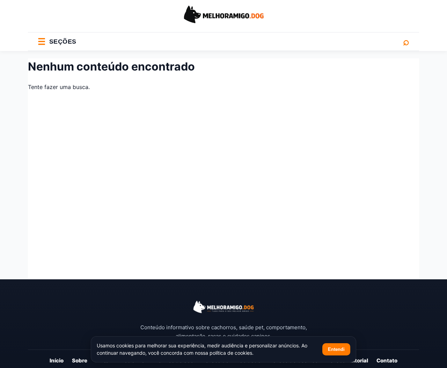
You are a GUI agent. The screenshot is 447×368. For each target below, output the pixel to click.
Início (57, 360)
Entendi (336, 349)
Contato (386, 360)
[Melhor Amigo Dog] (223, 307)
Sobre (79, 360)
